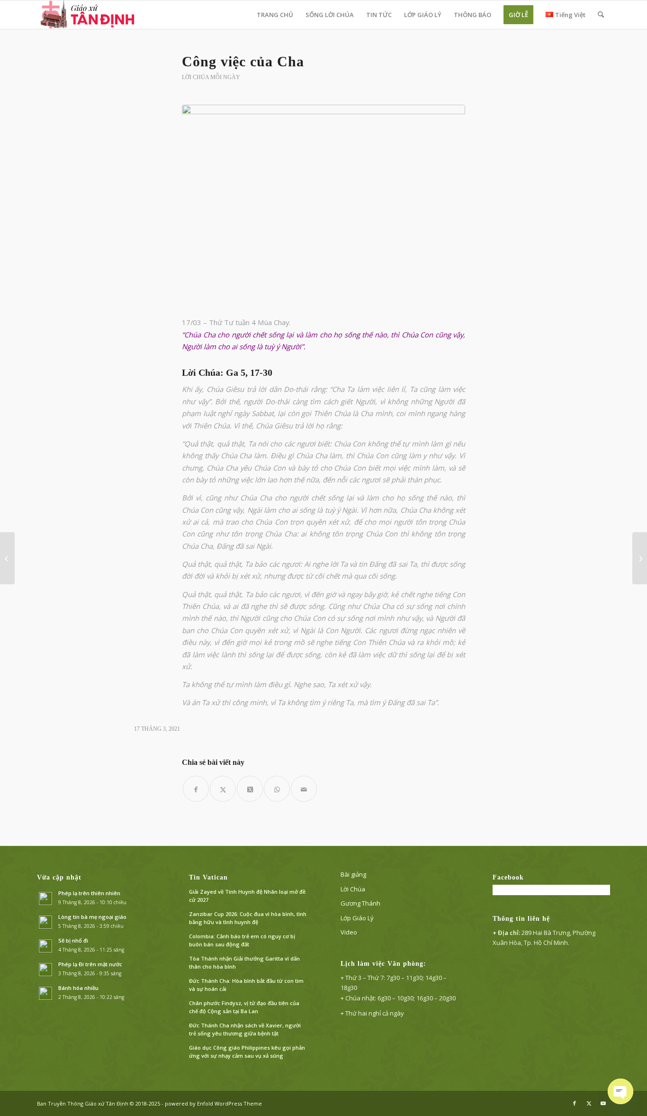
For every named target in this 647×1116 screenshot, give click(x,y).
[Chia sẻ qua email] (304, 789)
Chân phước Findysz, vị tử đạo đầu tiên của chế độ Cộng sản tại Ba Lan (244, 1007)
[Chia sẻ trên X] (223, 789)
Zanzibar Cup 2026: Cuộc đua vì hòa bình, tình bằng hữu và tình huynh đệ (247, 917)
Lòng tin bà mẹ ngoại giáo (92, 916)
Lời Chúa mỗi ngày (211, 77)
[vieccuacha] (323, 205)
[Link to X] (589, 1103)
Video (349, 932)
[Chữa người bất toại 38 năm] (7, 558)
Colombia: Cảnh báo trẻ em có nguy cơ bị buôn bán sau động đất (242, 940)
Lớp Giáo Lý (357, 918)
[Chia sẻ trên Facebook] (196, 789)
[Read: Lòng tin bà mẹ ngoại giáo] (45, 922)
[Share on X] (250, 789)
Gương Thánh (360, 903)
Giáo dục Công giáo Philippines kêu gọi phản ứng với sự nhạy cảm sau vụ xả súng (247, 1051)
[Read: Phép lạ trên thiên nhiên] (45, 898)
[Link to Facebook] (574, 1103)
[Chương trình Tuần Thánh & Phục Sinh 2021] (639, 558)
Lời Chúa (353, 889)
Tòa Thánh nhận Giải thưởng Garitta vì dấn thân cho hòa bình (244, 962)
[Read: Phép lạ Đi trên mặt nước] (45, 969)
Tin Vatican (208, 877)
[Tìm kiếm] (601, 14)
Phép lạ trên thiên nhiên (89, 893)
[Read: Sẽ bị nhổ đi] (45, 945)
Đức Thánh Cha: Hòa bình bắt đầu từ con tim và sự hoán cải (246, 984)
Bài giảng (353, 874)
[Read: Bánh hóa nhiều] (45, 993)
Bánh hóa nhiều (78, 987)
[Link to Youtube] (603, 1103)
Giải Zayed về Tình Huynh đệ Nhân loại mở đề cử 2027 (247, 895)
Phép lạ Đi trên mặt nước (90, 964)
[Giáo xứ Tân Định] (88, 14)
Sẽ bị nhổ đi (73, 940)
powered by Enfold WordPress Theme (213, 1103)
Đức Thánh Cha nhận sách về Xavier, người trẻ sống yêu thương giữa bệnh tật (245, 1029)
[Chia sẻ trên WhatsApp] (277, 789)
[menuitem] (275, 14)
